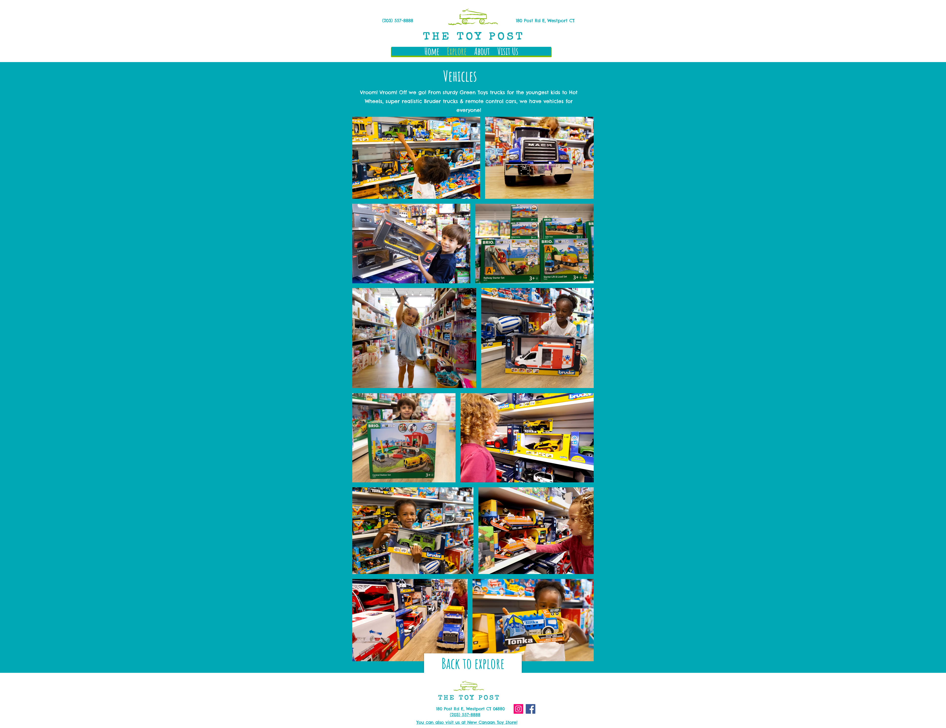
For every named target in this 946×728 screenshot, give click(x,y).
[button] (473, 663)
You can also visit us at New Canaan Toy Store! (467, 722)
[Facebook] (530, 709)
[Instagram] (518, 709)
